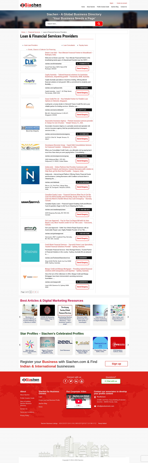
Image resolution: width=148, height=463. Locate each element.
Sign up (116, 363)
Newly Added (102, 423)
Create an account (122, 3)
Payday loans (83, 45)
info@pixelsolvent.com (105, 406)
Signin (111, 3)
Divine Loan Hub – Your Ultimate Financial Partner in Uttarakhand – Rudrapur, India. (69, 53)
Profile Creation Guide (103, 7)
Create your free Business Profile (49, 400)
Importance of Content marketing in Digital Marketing (100, 318)
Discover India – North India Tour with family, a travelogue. (82, 319)
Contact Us (124, 7)
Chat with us (111, 381)
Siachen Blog (43, 403)
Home (83, 7)
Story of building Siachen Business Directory (26, 403)
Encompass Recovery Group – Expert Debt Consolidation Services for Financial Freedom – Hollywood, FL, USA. (68, 146)
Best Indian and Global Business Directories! (118, 318)
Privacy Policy (24, 415)
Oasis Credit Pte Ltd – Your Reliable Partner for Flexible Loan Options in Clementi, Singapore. (66, 100)
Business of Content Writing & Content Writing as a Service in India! (29, 319)
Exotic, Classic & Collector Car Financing (41, 49)
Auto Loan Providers (31, 45)
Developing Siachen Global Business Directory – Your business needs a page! (65, 320)
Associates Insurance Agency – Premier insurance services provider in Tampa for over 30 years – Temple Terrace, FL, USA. (69, 122)
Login (40, 397)
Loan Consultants (69, 45)
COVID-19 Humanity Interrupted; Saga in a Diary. (47, 318)
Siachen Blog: (115, 7)
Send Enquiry (82, 68)
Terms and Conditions (27, 412)
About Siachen (91, 7)
